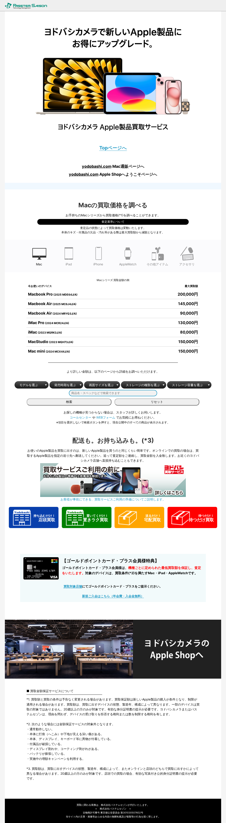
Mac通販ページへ (113, 166)
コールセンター (80, 417)
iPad (69, 264)
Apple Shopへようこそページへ (113, 174)
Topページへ (113, 148)
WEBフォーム (105, 417)
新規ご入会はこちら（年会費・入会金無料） (113, 596)
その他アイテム (157, 264)
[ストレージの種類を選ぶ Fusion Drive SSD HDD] (143, 385)
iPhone (98, 264)
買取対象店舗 (73, 586)
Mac (39, 264)
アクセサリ (187, 264)
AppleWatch (127, 264)
